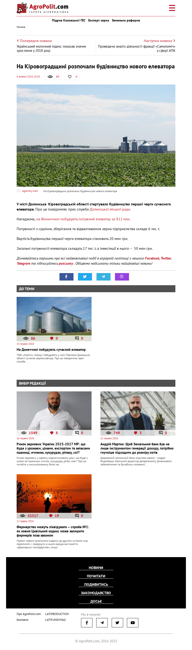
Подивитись (96, 584)
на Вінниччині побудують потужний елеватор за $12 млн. (83, 219)
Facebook (152, 258)
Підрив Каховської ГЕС (68, 20)
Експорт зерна (98, 20)
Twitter (166, 258)
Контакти (22, 620)
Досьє (96, 601)
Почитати (96, 576)
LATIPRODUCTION (57, 614)
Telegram (23, 263)
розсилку (66, 263)
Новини (96, 567)
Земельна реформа (126, 20)
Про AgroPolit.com (29, 614)
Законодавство (96, 592)
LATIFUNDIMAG (55, 620)
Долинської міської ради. (110, 209)
